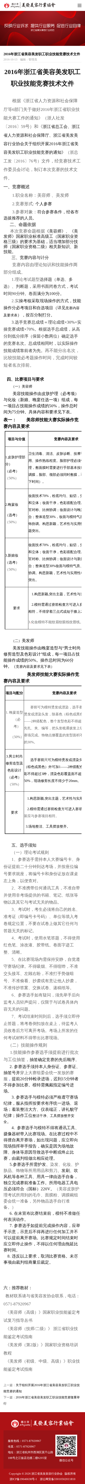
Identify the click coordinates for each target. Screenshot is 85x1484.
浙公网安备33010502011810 (57, 1479)
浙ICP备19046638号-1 (23, 1479)
